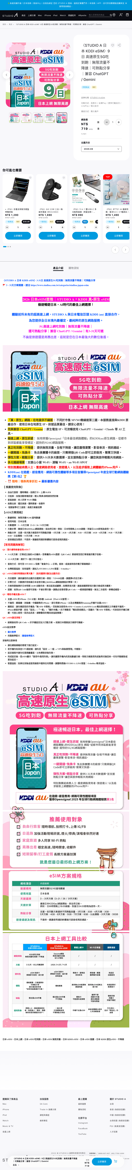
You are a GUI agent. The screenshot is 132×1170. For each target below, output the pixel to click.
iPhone (47, 15)
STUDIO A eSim (97, 97)
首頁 (4, 24)
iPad (55, 15)
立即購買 (102, 1161)
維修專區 (44, 1120)
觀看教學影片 (28, 635)
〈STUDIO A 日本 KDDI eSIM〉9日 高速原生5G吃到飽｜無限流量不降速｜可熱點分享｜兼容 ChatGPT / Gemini (58, 24)
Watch (63, 15)
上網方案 (32, 15)
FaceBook (83, 1128)
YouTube (82, 1134)
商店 (24, 15)
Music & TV (8, 1126)
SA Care (44, 1104)
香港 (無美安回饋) (118, 1109)
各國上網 (6, 1132)
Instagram (83, 1123)
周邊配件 (72, 15)
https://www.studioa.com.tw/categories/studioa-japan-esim (60, 285)
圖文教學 (12, 631)
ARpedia (82, 15)
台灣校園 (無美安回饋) (119, 1120)
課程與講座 (45, 1115)
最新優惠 (82, 1104)
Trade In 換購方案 (48, 1109)
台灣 (112, 1104)
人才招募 (114, 1132)
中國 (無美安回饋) (118, 1115)
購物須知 (82, 1109)
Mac (40, 15)
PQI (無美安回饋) (117, 1126)
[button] (4, 246)
